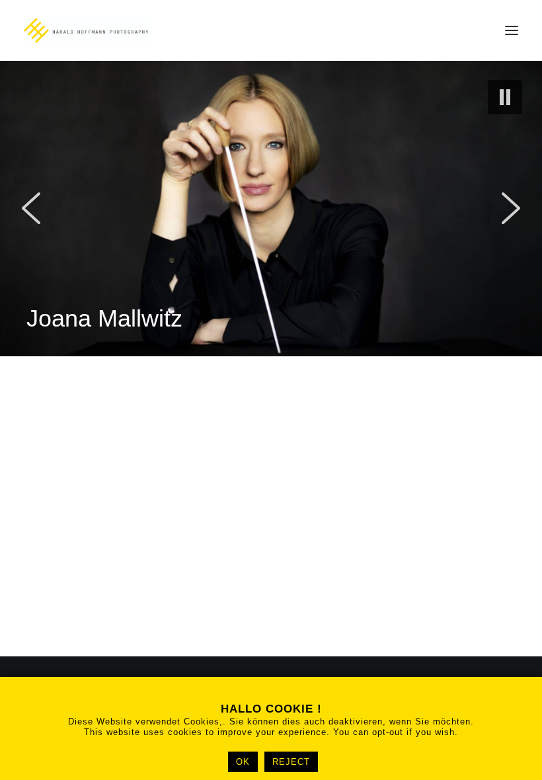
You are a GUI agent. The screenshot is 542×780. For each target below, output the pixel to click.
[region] (271, 208)
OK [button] (243, 762)
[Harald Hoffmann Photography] (87, 30)
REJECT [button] (291, 762)
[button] (511, 30)
